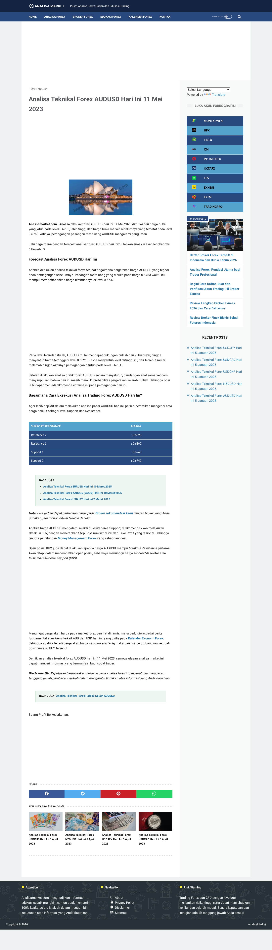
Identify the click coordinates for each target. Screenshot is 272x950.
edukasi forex (110, 16)
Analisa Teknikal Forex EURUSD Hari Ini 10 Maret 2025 (77, 486)
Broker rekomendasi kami (114, 513)
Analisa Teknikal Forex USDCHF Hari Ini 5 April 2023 (43, 839)
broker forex (83, 16)
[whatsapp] (154, 794)
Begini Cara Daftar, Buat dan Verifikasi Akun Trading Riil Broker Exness (214, 289)
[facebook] (47, 794)
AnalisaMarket (257, 924)
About (119, 898)
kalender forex (140, 16)
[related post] (46, 821)
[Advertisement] (136, 52)
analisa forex (54, 16)
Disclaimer (122, 907)
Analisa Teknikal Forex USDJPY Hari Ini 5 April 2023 (116, 839)
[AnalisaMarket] (49, 6)
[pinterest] (118, 794)
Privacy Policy (125, 903)
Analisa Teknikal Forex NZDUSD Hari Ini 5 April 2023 (80, 839)
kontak (164, 16)
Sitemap (121, 913)
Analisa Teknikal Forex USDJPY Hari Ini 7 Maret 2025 (76, 499)
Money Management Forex (77, 538)
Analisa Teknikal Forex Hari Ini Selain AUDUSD (85, 696)
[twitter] (82, 794)
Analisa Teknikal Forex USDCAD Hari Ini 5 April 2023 (153, 839)
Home (33, 16)
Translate (218, 95)
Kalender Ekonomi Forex (145, 638)
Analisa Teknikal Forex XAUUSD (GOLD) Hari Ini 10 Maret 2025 (82, 493)
